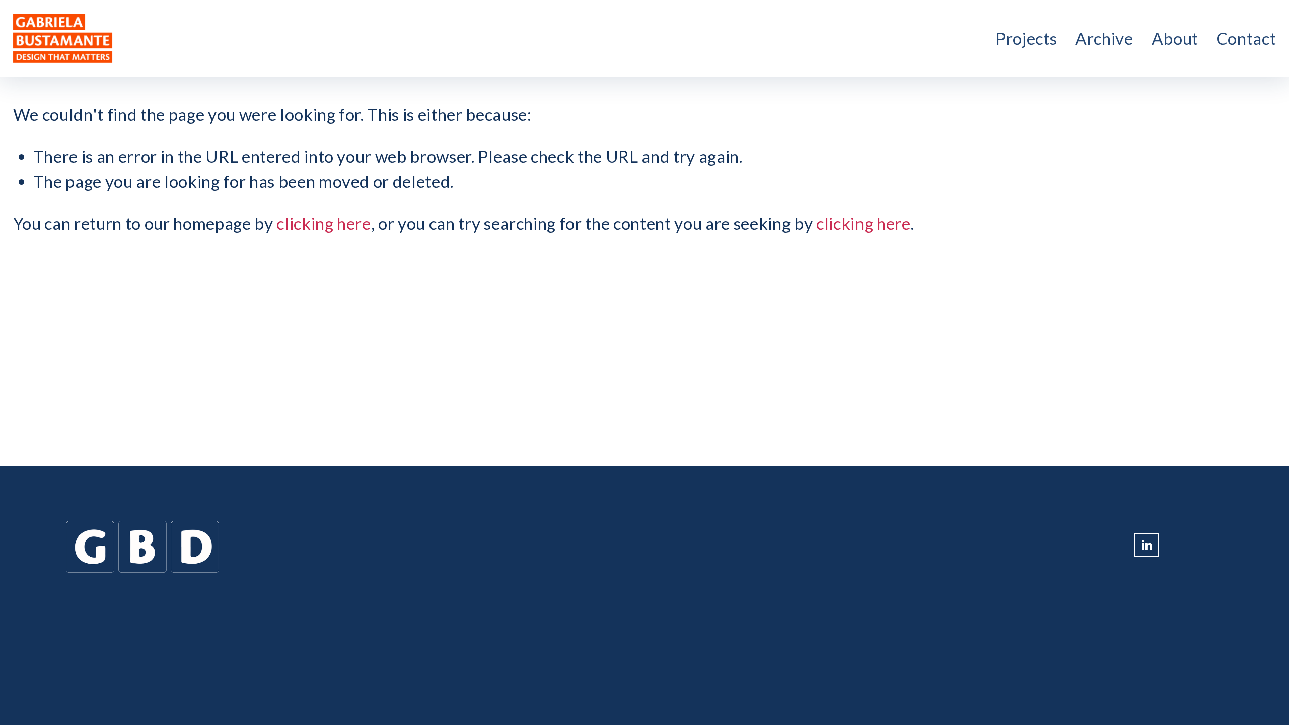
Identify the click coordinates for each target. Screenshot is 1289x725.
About (1175, 38)
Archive (1104, 38)
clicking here (323, 223)
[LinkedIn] (1146, 545)
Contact (1246, 38)
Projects (1026, 38)
